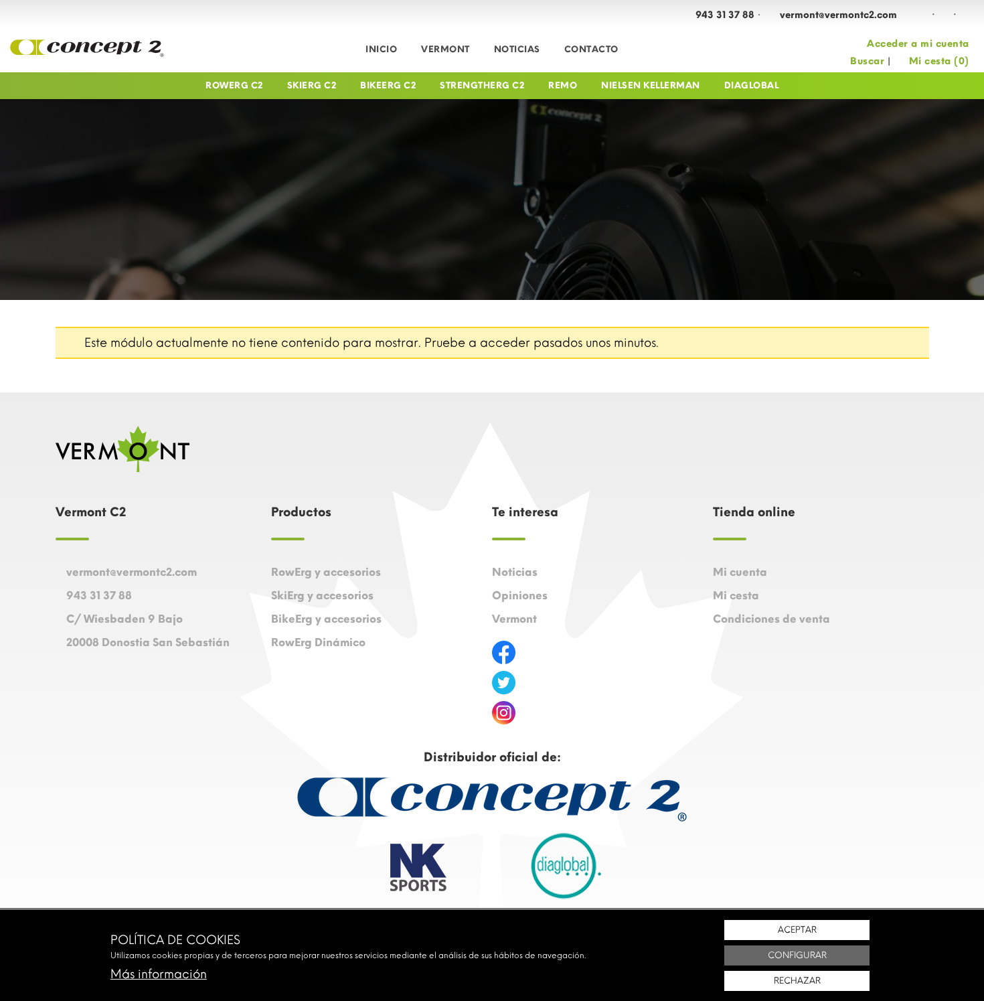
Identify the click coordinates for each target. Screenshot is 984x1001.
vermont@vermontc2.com (838, 15)
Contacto (591, 49)
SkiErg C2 (312, 85)
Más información (158, 974)
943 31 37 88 (724, 15)
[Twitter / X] (965, 14)
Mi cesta (736, 595)
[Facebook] (922, 14)
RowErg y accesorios (326, 572)
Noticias (517, 49)
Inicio (381, 49)
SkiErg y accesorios (322, 595)
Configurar (797, 955)
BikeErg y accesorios (326, 619)
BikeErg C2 (388, 85)
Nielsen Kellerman (650, 85)
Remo (562, 85)
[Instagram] (944, 14)
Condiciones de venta (771, 619)
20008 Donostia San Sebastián (148, 642)
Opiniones (520, 595)
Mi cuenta (740, 572)
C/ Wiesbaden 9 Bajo (124, 619)
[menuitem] (381, 49)
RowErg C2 (234, 85)
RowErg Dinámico (318, 642)
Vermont (445, 49)
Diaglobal (751, 85)
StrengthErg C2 (482, 85)
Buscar (867, 61)
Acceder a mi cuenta (918, 44)
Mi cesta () (939, 61)
